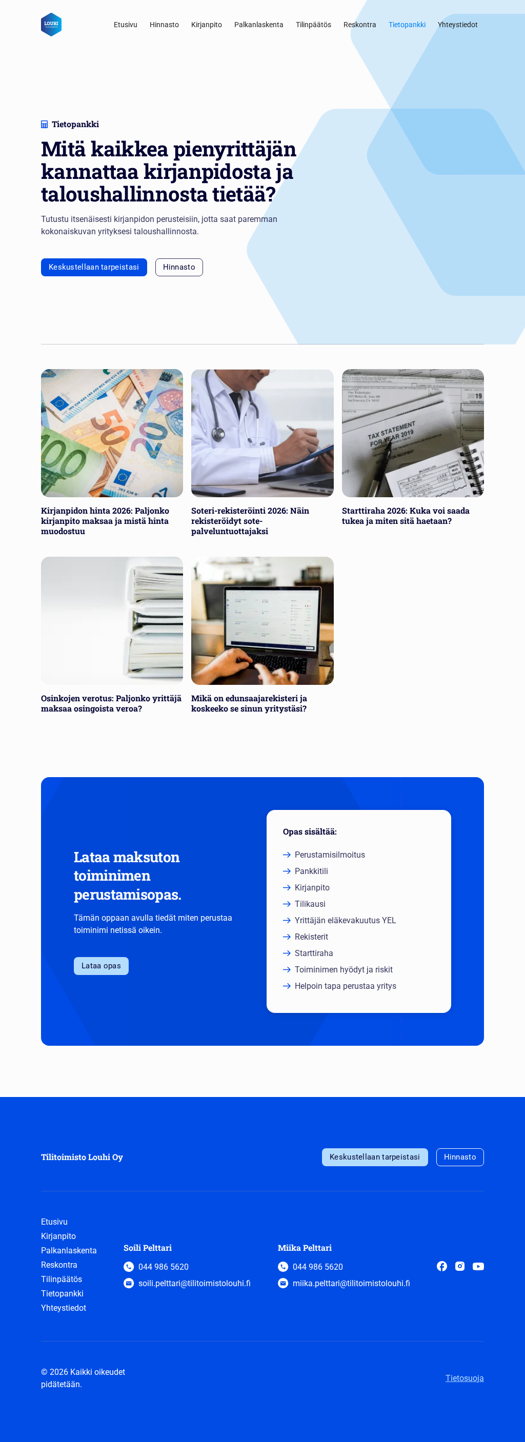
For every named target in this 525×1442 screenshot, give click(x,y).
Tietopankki (407, 25)
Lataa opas (101, 965)
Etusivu (125, 25)
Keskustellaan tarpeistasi (94, 267)
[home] (51, 24)
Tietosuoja (465, 1378)
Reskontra (360, 25)
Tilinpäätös (313, 25)
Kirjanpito (206, 25)
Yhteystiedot (458, 25)
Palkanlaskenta (259, 25)
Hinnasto (164, 25)
